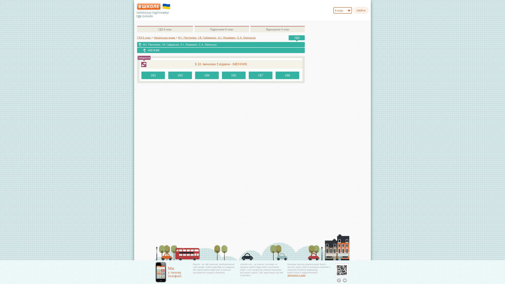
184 (206, 75)
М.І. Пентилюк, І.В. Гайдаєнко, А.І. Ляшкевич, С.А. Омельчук (180, 44)
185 (233, 75)
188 (287, 75)
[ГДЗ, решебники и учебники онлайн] (149, 6)
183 (180, 75)
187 (260, 75)
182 (153, 75)
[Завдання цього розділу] (143, 64)
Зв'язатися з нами (296, 275)
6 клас (165, 29)
